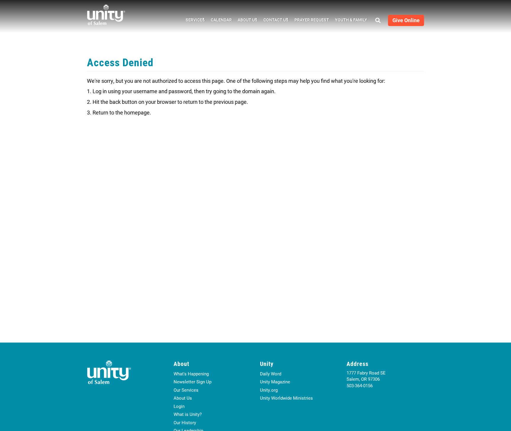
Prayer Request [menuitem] (312, 19)
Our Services (186, 390)
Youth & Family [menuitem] (351, 19)
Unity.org (269, 390)
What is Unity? (188, 414)
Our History (185, 422)
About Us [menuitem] (246, 20)
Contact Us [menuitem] (275, 20)
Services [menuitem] (194, 20)
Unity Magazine (275, 382)
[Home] (106, 14)
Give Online (406, 20)
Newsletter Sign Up (192, 382)
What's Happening (191, 374)
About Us (183, 398)
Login (179, 406)
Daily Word (270, 374)
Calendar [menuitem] (221, 19)
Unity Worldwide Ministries (286, 398)
